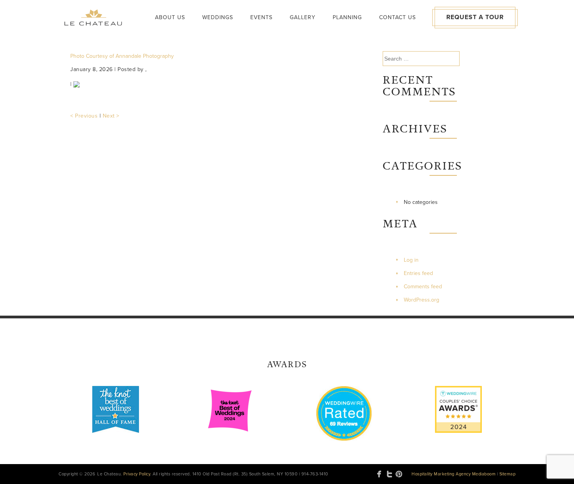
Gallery (303, 17)
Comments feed (423, 286)
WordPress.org (421, 299)
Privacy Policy (136, 474)
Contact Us (397, 17)
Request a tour (475, 17)
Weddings (217, 17)
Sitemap (507, 474)
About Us (170, 17)
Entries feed (418, 273)
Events (261, 17)
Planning (347, 17)
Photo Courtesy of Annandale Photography (122, 56)
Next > (111, 116)
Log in (411, 260)
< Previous (84, 116)
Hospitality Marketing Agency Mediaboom (454, 474)
